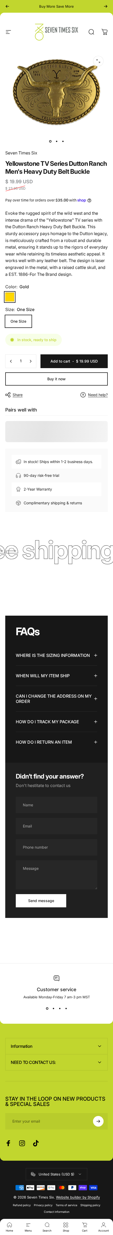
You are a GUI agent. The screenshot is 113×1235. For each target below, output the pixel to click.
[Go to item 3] (63, 141)
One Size (18, 321)
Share (18, 394)
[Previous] (7, 6)
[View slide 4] (66, 1008)
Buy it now (56, 379)
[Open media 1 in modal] (98, 61)
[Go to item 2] (56, 141)
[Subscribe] (98, 1121)
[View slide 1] (47, 1008)
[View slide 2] (53, 1008)
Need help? (98, 394)
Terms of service (66, 1205)
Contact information (56, 1212)
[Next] (105, 6)
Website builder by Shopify (78, 1197)
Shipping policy (90, 1205)
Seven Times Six (21, 152)
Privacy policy (43, 1205)
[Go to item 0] (50, 141)
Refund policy (22, 1205)
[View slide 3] (59, 1008)
